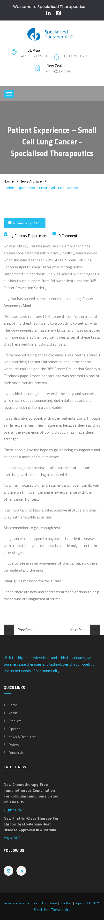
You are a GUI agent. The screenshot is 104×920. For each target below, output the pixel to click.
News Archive (31, 181)
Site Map (66, 903)
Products (14, 720)
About (12, 712)
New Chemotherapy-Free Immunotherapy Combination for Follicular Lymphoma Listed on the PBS (31, 793)
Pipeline (14, 728)
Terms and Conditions (42, 903)
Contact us (16, 752)
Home (9, 181)
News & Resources (22, 736)
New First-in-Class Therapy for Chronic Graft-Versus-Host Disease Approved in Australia (31, 824)
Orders (13, 744)
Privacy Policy (14, 903)
